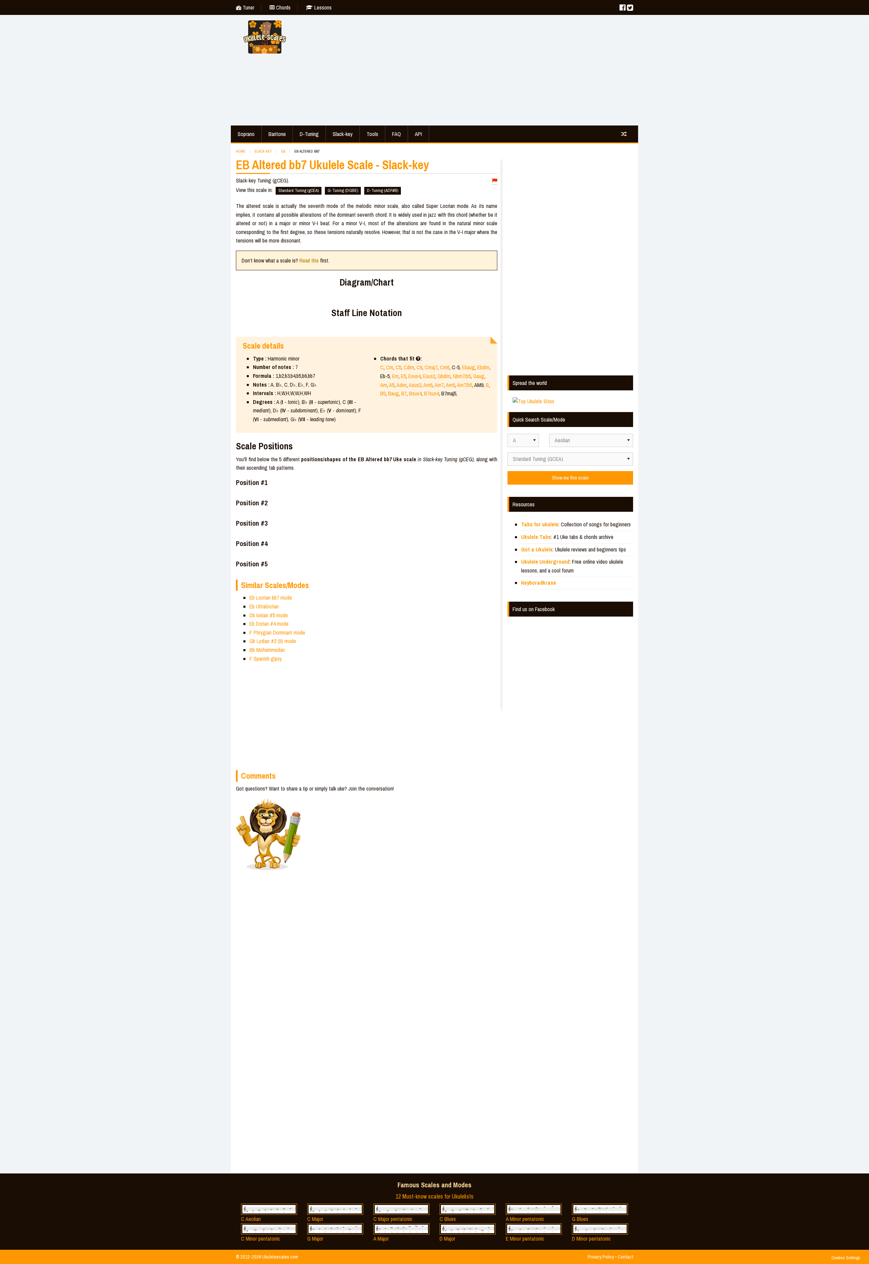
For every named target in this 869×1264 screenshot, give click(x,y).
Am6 (427, 385)
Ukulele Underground (545, 561)
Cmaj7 (431, 367)
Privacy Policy (601, 1256)
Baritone (277, 134)
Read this (309, 260)
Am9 (450, 385)
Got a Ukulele (537, 549)
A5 (391, 385)
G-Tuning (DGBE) (343, 190)
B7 (404, 393)
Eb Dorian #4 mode (269, 623)
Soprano (246, 134)
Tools (372, 134)
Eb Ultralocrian (264, 606)
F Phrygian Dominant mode (277, 632)
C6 (419, 367)
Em (395, 376)
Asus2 (415, 385)
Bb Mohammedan (267, 650)
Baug (393, 393)
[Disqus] (399, 891)
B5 (383, 393)
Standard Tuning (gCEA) (298, 190)
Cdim (409, 367)
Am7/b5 (464, 385)
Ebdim (483, 367)
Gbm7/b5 (462, 376)
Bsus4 (415, 393)
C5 (398, 367)
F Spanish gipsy (265, 658)
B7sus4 (431, 393)
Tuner (247, 7)
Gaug (478, 376)
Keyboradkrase (538, 582)
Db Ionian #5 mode (268, 615)
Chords (283, 7)
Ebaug (468, 367)
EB (283, 151)
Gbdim (444, 376)
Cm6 (444, 367)
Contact (625, 1256)
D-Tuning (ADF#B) (382, 190)
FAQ (396, 134)
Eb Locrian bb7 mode (270, 597)
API (418, 134)
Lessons (322, 7)
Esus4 (414, 376)
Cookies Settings (845, 1258)
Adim (401, 385)
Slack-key (343, 134)
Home (240, 151)
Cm (389, 367)
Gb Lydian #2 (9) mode (272, 641)
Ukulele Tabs (536, 537)
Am (383, 385)
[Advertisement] (468, 69)
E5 (403, 376)
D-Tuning (309, 134)
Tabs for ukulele (539, 524)
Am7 (439, 385)
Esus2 (429, 376)
